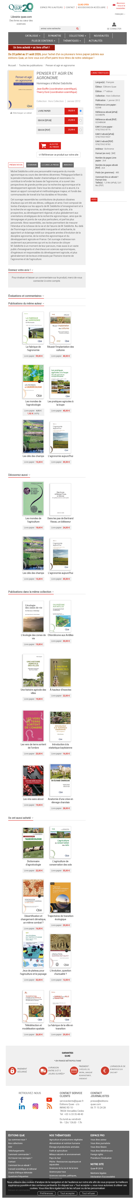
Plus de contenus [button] (43, 40)
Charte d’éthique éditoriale (20, 1173)
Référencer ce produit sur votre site (59, 154)
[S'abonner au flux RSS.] (49, 1106)
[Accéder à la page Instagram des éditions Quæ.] (35, 1106)
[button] (21, 89)
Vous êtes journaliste (100, 1143)
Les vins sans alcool (33, 799)
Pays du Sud (55, 1158)
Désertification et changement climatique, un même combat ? (33, 919)
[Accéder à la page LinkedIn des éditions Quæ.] (22, 1106)
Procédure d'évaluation (101, 1158)
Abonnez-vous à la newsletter (120, 5)
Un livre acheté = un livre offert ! (31, 47)
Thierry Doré (43, 92)
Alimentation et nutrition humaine (64, 1143)
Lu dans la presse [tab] (50, 165)
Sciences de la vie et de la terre (63, 1168)
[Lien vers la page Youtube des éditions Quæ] (49, 1099)
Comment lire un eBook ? (106, 177)
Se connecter (114, 29)
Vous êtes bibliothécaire (102, 1151)
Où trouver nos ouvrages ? (20, 1158)
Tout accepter (67, 1193)
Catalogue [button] (32, 35)
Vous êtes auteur (98, 1140)
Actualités (95, 40)
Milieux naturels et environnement (65, 1154)
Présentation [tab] (15, 165)
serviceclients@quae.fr (72, 1101)
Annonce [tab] (68, 165)
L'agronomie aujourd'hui (60, 456)
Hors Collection (56, 101)
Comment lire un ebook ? (19, 1165)
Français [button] (119, 14)
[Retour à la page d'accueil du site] (21, 7)
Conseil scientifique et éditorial (22, 1169)
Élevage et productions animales (64, 1147)
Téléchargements (16, 1151)
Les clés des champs (33, 456)
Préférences (46, 1193)
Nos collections (15, 1143)
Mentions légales (98, 1173)
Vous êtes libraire (99, 1147)
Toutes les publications (31, 65)
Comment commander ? (19, 1154)
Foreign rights (97, 1154)
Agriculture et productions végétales (66, 1140)
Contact (70, 7)
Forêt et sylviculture (58, 1151)
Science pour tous (57, 1172)
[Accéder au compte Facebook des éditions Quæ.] (22, 1099)
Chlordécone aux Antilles (60, 635)
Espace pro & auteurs (51, 7)
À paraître (54, 35)
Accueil (12, 65)
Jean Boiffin (43, 88)
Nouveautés (101, 35)
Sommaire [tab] (32, 165)
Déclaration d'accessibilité (103, 1177)
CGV (10, 1147)
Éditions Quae (109, 87)
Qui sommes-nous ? (17, 1140)
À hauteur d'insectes (60, 689)
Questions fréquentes (18, 1176)
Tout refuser (88, 1193)
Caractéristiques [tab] (99, 73)
